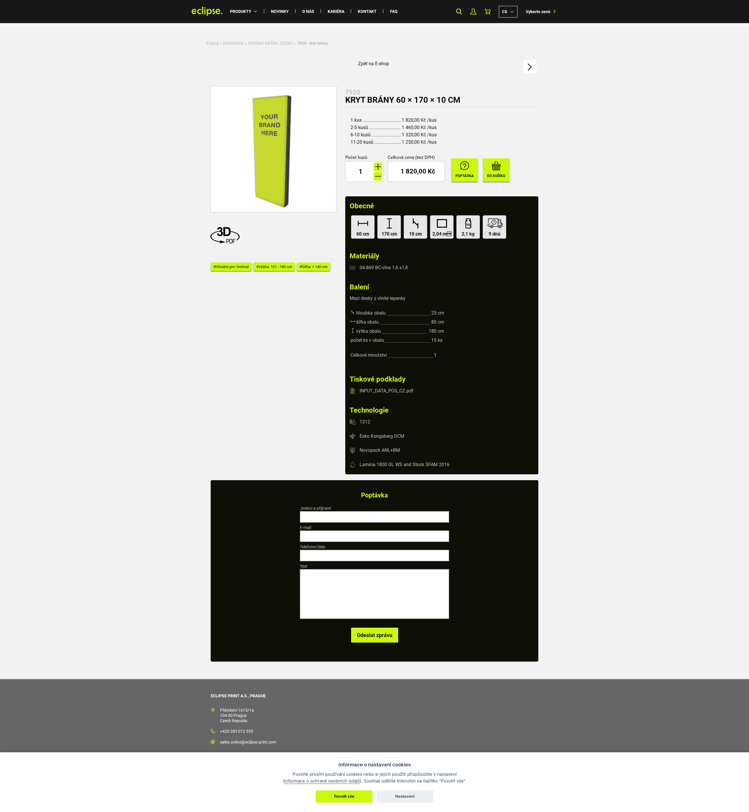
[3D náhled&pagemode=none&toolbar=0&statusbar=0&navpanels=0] (226, 242)
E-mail (305, 528)
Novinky (280, 11)
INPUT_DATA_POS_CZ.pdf (386, 391)
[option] (273, 149)
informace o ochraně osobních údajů (322, 781)
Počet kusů (356, 157)
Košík (488, 11)
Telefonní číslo (312, 547)
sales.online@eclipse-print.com (248, 742)
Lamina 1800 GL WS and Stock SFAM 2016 (404, 464)
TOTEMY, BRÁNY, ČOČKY (270, 43)
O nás (308, 11)
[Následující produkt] (529, 66)
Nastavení (404, 796)
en (508, 11)
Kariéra (336, 11)
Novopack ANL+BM (380, 450)
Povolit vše (344, 796)
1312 (365, 422)
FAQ (394, 11)
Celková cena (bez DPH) (411, 157)
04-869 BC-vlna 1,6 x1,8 (384, 267)
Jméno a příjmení (315, 508)
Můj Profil (473, 11)
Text (303, 566)
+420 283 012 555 (236, 731)
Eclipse (212, 43)
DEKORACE (233, 43)
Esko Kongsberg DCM (382, 436)
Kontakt (367, 11)
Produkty (240, 11)
